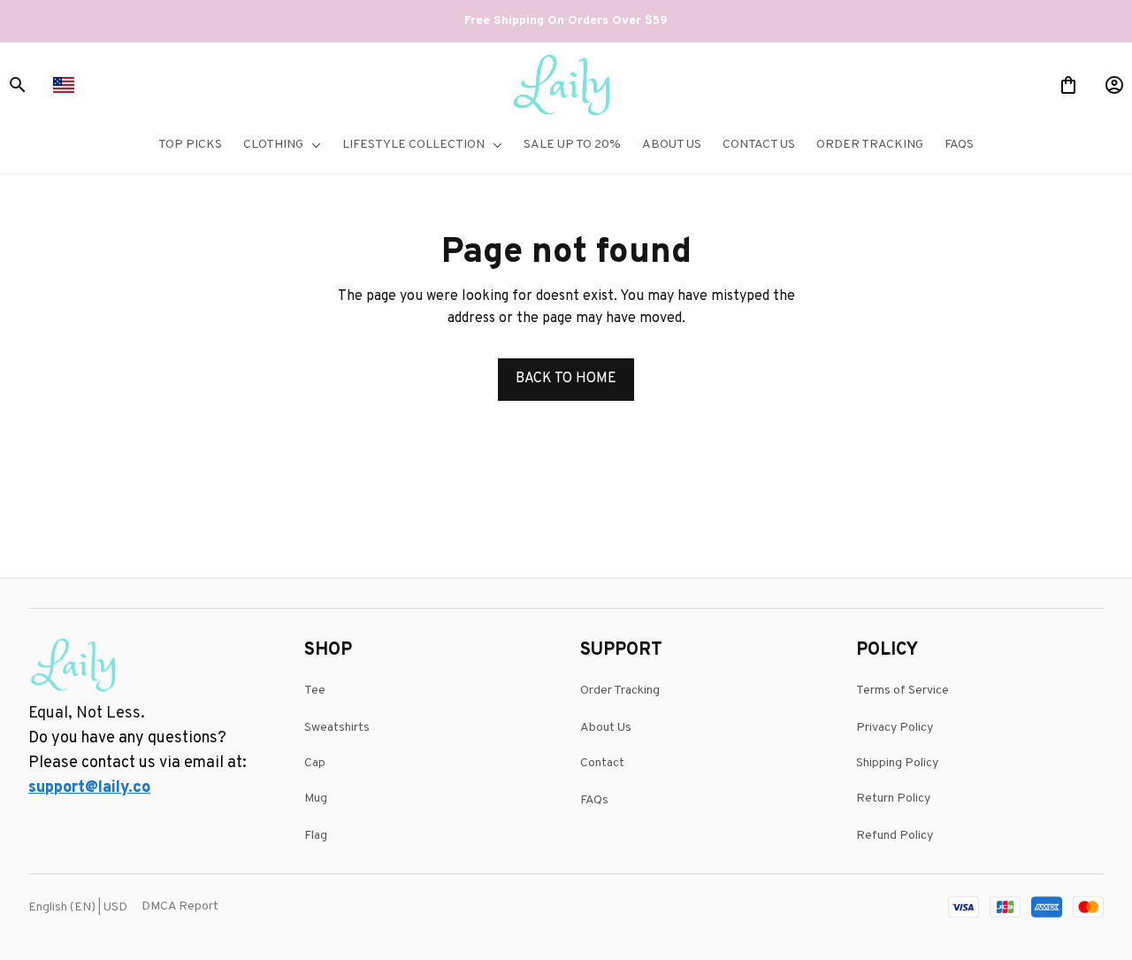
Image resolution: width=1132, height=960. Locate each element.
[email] (89, 788)
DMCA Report (180, 906)
